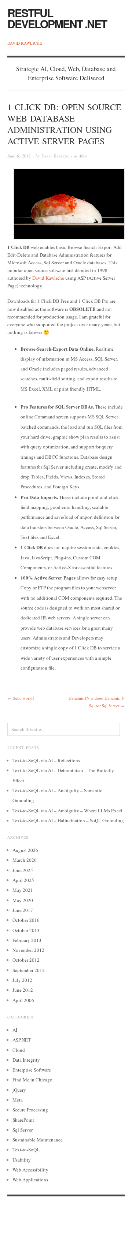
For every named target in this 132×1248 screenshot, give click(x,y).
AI (14, 1030)
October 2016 (26, 920)
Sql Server (22, 1129)
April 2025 (23, 880)
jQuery (19, 1090)
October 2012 (26, 960)
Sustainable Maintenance (37, 1139)
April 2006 (23, 1000)
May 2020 (22, 900)
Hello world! (23, 698)
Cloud (18, 1050)
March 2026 (24, 860)
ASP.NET (21, 1039)
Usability (21, 1159)
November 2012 (28, 950)
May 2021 (22, 890)
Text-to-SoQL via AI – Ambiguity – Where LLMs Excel (67, 810)
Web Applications (30, 1179)
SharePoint (23, 1120)
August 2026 (25, 850)
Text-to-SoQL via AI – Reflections (46, 760)
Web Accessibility (30, 1169)
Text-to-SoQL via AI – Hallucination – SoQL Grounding (68, 820)
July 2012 (22, 980)
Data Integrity (26, 1060)
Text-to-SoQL (26, 1149)
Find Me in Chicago (32, 1079)
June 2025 (22, 870)
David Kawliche (24, 43)
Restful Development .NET (57, 18)
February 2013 (26, 940)
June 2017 (22, 910)
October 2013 (26, 930)
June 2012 (22, 990)
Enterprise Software (31, 1069)
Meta (83, 156)
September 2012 (28, 970)
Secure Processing (30, 1109)
